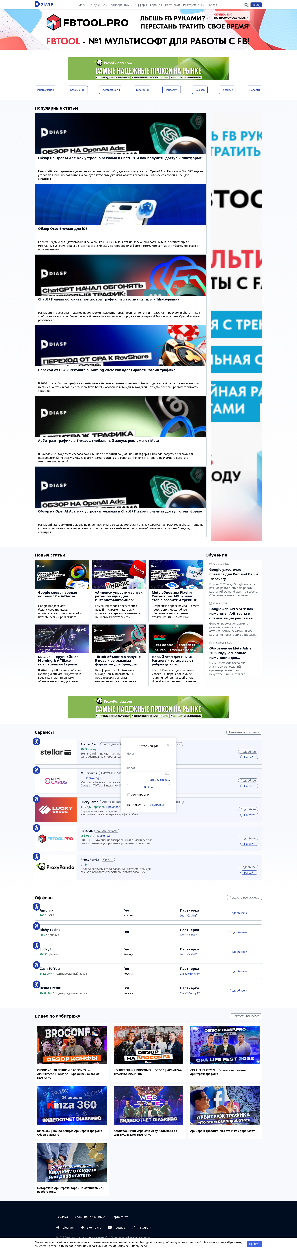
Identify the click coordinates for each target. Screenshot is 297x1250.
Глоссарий (142, 90)
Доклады (200, 90)
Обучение (216, 555)
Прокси (107, 859)
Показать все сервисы (244, 732)
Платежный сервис (113, 773)
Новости (254, 90)
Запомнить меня (140, 794)
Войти (148, 787)
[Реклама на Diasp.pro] (148, 29)
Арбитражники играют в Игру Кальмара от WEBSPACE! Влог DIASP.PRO (145, 1132)
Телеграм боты (111, 90)
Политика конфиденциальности (130, 1237)
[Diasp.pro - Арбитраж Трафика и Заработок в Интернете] (44, 5)
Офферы (44, 897)
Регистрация (156, 804)
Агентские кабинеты (115, 801)
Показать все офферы (245, 897)
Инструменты (45, 90)
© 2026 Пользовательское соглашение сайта (83, 1237)
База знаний (77, 90)
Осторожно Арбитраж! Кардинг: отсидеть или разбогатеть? (70, 1189)
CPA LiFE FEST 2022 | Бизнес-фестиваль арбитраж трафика (218, 1072)
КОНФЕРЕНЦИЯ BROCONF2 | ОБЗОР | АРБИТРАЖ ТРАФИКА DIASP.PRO (148, 1072)
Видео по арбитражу (57, 1016)
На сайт (249, 757)
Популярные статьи (56, 108)
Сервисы (44, 732)
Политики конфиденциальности (124, 1246)
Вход (256, 5)
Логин (131, 753)
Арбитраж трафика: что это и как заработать (223, 1131)
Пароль (132, 768)
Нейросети (171, 90)
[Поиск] (246, 5)
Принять (254, 1244)
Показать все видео (246, 1016)
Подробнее (248, 751)
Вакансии (227, 90)
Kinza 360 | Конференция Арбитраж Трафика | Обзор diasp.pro (71, 1132)
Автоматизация (107, 830)
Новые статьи (50, 555)
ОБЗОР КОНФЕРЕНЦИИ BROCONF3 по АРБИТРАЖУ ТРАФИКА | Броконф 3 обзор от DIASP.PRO (68, 1073)
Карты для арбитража (117, 744)
